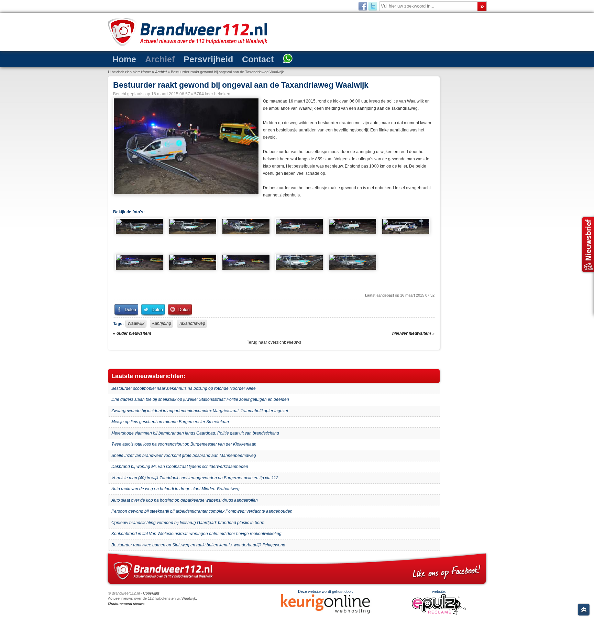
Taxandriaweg (192, 323)
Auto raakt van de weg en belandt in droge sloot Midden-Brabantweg (175, 489)
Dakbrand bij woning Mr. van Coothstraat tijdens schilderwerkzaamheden (179, 466)
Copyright (151, 593)
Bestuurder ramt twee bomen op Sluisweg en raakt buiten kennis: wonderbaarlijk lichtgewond (198, 545)
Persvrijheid (189, 58)
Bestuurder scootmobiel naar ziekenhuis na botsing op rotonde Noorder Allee (183, 388)
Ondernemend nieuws (126, 603)
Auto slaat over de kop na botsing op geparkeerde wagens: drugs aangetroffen (184, 500)
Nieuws (294, 342)
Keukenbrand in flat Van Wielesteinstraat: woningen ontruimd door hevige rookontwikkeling (196, 533)
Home (121, 58)
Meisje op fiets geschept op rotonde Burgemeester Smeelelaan (170, 421)
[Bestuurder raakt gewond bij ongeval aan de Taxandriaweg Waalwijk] (185, 146)
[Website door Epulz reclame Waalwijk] (439, 613)
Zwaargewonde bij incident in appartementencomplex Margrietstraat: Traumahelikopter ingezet (199, 410)
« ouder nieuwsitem (132, 333)
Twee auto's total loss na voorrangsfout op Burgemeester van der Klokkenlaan (183, 444)
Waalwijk (136, 323)
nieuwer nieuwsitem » (413, 333)
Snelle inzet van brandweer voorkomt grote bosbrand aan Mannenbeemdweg (183, 455)
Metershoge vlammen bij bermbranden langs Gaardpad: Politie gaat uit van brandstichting (195, 433)
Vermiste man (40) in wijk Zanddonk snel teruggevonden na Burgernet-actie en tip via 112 (194, 477)
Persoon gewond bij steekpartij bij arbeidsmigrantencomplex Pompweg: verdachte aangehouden (202, 511)
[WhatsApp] (255, 59)
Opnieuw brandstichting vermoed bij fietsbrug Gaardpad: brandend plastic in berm (187, 522)
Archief (150, 58)
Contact (230, 58)
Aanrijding (161, 323)
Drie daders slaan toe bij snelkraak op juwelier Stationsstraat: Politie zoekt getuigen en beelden (200, 399)
